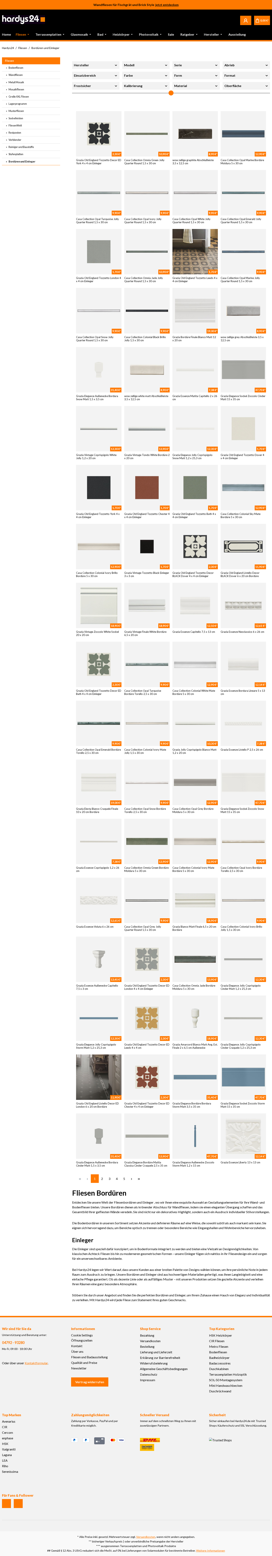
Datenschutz (148, 1374)
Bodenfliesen (15, 67)
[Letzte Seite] (139, 1178)
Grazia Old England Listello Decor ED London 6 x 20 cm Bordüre (97, 1105)
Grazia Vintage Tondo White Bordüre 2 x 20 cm (147, 456)
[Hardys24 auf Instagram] (6, 1503)
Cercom (7, 1432)
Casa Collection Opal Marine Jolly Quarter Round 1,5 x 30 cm (240, 279)
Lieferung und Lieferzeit (156, 1352)
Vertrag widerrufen (89, 1382)
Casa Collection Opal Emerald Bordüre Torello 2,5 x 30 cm (98, 751)
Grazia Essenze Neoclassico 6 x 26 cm (242, 631)
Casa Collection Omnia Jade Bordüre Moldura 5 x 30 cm (193, 987)
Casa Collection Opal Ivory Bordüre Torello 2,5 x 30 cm (241, 869)
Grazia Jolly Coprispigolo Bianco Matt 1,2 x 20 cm (194, 751)
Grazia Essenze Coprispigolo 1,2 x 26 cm (97, 869)
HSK (5, 1443)
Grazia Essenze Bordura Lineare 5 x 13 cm (243, 692)
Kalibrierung (133, 86)
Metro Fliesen (218, 1346)
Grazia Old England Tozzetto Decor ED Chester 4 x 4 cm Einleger (146, 1105)
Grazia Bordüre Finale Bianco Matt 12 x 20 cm (194, 338)
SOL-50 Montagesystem (225, 1380)
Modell (129, 65)
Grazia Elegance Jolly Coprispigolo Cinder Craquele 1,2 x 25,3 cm (241, 1046)
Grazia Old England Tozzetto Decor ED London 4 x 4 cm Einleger (146, 987)
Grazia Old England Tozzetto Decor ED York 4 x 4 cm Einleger (98, 161)
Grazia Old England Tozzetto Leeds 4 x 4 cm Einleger (194, 279)
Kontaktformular (36, 1363)
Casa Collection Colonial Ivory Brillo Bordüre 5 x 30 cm (97, 574)
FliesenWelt (15, 125)
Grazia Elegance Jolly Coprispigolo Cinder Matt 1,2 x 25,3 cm (241, 987)
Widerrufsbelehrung (154, 1363)
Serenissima (10, 1471)
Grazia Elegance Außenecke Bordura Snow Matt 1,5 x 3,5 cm (97, 397)
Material (180, 86)
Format (229, 75)
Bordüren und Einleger (21, 161)
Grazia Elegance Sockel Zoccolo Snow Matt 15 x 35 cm (242, 810)
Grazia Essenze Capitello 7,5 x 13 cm (193, 631)
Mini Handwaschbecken (225, 1385)
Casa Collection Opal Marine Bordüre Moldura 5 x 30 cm (242, 161)
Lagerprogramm (17, 103)
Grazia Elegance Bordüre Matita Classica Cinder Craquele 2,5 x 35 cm (145, 1164)
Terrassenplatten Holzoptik (228, 1374)
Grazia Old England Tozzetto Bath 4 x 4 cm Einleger (194, 515)
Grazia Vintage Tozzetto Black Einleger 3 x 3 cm (146, 574)
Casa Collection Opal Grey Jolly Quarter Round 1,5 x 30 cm (142, 928)
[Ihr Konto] (245, 20)
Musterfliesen (16, 110)
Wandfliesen (15, 74)
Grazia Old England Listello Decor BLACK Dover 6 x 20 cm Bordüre (240, 574)
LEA (5, 1460)
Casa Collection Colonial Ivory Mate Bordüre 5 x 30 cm (193, 869)
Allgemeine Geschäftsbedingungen (164, 1369)
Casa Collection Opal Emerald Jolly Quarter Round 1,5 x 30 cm (241, 220)
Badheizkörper (219, 1357)
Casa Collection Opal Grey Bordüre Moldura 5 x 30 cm (192, 810)
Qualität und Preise (84, 1362)
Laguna (7, 1455)
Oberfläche (232, 86)
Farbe (128, 75)
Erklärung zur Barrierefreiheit (160, 1357)
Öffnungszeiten (81, 1340)
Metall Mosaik (16, 82)
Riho (5, 1466)
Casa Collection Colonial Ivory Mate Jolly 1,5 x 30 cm (145, 751)
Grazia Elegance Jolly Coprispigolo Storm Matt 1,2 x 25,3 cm (96, 1046)
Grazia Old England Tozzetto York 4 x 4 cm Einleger (98, 515)
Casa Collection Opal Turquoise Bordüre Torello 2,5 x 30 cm (142, 692)
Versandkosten (150, 1341)
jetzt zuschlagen (167, 5)
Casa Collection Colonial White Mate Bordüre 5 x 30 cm (193, 692)
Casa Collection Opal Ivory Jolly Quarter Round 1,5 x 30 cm (142, 220)
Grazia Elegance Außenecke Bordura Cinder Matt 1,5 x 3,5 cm (97, 1164)
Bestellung (147, 1346)
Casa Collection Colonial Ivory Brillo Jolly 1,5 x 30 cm (241, 928)
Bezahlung (147, 1335)
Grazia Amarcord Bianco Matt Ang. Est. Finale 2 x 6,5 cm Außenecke (195, 1046)
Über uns (77, 1351)
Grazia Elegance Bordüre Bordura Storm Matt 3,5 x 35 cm (191, 1105)
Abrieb (229, 65)
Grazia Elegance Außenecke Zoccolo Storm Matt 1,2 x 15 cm (193, 1164)
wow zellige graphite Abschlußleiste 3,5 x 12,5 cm (193, 161)
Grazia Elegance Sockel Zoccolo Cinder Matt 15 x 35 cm (243, 397)
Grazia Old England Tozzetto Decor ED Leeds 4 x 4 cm (146, 1046)
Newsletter (79, 1368)
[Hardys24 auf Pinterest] (18, 1503)
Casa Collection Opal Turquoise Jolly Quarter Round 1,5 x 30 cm (97, 220)
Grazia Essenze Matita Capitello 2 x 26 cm (194, 397)
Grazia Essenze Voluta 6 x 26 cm (94, 926)
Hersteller (81, 65)
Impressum (147, 1380)
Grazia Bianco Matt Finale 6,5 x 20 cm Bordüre (194, 928)
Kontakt (76, 1346)
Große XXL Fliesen (18, 96)
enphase (7, 1438)
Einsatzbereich (85, 75)
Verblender (14, 139)
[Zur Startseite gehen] (23, 19)
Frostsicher (82, 86)
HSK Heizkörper (220, 1335)
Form (178, 75)
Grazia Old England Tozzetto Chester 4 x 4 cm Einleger (147, 515)
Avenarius (8, 1421)
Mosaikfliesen (16, 89)
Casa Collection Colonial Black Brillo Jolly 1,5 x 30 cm (145, 338)
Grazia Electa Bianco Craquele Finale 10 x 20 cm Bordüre (97, 810)
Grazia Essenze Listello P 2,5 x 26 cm (242, 749)
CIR (4, 1427)
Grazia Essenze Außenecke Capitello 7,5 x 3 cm (97, 987)
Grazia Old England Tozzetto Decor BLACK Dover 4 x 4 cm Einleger (193, 574)
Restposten (14, 132)
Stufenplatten (15, 154)
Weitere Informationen (210, 1550)
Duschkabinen (219, 1369)
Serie (178, 65)
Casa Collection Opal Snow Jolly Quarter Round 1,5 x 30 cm (94, 338)
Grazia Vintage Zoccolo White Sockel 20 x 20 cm (97, 633)
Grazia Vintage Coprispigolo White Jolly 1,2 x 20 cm (96, 456)
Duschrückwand (220, 1391)
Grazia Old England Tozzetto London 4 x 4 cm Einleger (98, 279)
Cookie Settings (82, 1335)
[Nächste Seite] (132, 1178)
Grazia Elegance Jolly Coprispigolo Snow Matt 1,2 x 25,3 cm (192, 456)
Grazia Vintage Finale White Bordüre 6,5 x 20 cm (145, 633)
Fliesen (9, 60)
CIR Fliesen (216, 1341)
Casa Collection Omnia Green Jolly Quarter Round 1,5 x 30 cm (144, 161)
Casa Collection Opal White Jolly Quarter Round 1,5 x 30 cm (191, 220)
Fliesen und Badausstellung (89, 1357)
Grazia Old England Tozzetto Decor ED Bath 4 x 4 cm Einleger (98, 692)
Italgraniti (9, 1449)
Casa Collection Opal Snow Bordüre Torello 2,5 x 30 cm (145, 810)
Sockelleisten (15, 118)
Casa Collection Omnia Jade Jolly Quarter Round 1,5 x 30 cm (143, 279)
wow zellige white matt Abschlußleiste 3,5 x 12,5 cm (146, 397)
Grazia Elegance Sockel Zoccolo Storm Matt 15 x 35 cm (243, 1105)
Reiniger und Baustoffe (21, 147)
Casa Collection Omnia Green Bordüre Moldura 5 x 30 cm (146, 869)
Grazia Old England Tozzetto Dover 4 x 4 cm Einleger (242, 456)
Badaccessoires (220, 1363)
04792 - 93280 (13, 1342)
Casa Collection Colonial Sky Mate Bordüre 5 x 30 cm (240, 515)
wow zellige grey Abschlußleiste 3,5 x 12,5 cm (242, 338)
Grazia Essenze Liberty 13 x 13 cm (240, 1162)
